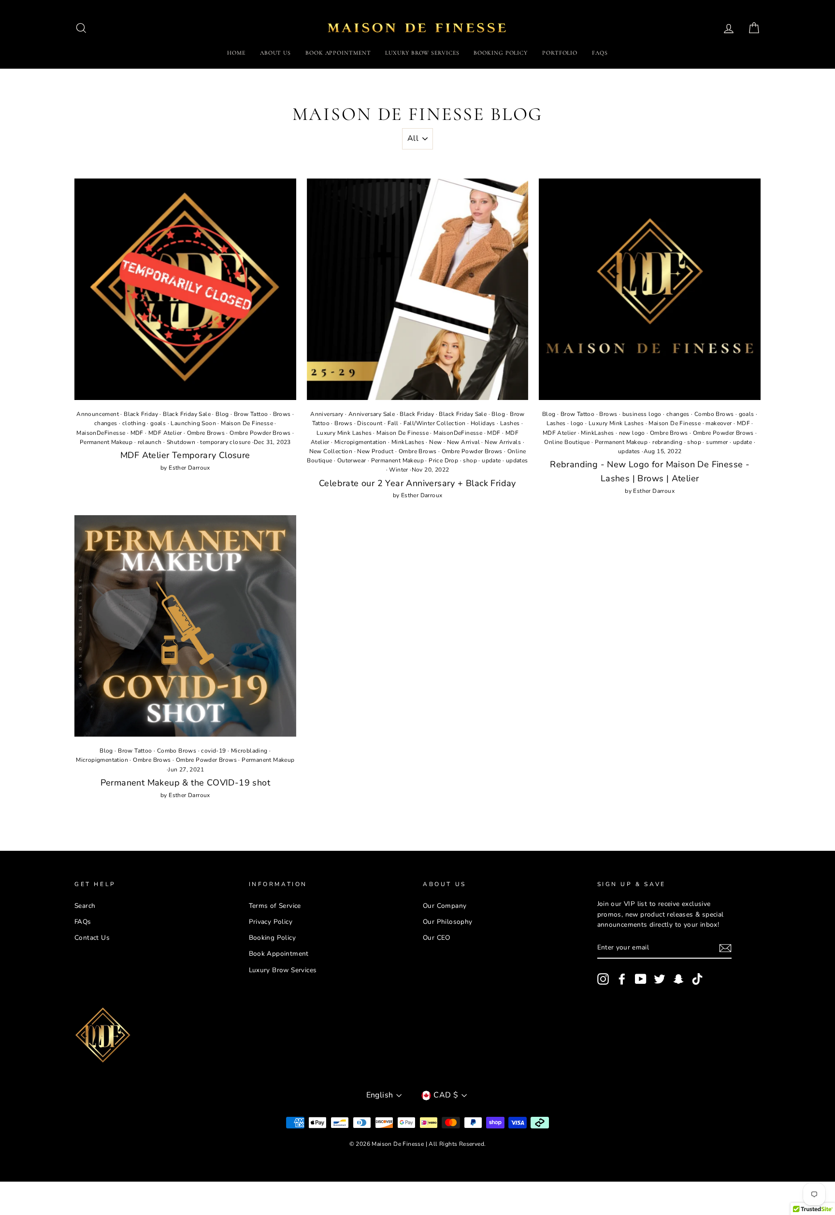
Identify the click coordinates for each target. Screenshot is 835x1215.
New (435, 442)
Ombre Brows (206, 433)
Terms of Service (275, 905)
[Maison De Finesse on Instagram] (603, 979)
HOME (236, 52)
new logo (632, 433)
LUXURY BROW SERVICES (422, 52)
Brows (282, 414)
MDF (137, 433)
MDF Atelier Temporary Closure (185, 455)
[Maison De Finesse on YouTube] (641, 979)
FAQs (600, 52)
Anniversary (326, 414)
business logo (642, 414)
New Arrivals (503, 442)
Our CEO (436, 937)
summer (717, 442)
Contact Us (92, 937)
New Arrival (463, 442)
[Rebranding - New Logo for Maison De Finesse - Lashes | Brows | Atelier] (650, 289)
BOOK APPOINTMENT (338, 52)
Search (84, 905)
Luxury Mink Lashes (344, 433)
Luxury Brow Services (283, 970)
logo (577, 423)
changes (105, 423)
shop (470, 460)
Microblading (249, 751)
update (491, 460)
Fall (393, 423)
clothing (133, 423)
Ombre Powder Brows (260, 433)
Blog (222, 414)
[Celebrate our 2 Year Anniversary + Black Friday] (418, 289)
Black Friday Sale (187, 414)
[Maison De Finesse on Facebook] (622, 979)
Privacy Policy (271, 921)
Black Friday (141, 414)
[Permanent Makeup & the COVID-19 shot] (185, 626)
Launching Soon (193, 423)
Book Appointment (279, 953)
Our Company (444, 905)
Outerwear (351, 460)
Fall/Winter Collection (434, 423)
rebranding (667, 442)
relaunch (150, 442)
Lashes (509, 423)
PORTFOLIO (559, 52)
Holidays (483, 423)
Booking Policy (272, 937)
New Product (375, 451)
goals (158, 423)
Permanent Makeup (106, 442)
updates (517, 460)
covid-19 (213, 751)
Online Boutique (567, 442)
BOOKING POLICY (501, 52)
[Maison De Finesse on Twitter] (659, 979)
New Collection (331, 451)
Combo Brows (714, 414)
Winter (398, 470)
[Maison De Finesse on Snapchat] (678, 979)
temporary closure (225, 442)
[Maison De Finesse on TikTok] (697, 979)
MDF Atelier (165, 433)
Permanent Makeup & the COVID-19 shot (185, 782)
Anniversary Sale (371, 414)
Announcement (97, 414)
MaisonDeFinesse (100, 433)
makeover (718, 423)
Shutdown (181, 442)
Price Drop (443, 460)
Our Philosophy (448, 921)
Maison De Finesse (247, 423)
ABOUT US (275, 52)
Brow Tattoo (251, 414)
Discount (369, 423)
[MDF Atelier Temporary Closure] (185, 289)
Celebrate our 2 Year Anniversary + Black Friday (417, 483)
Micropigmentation (360, 442)
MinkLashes (407, 442)
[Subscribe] (725, 948)
